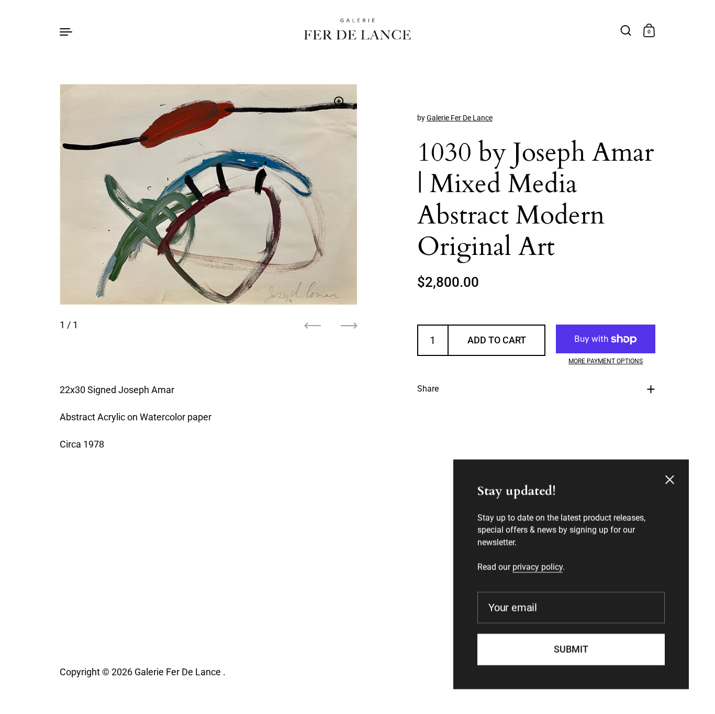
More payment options (605, 361)
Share (428, 389)
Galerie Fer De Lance (460, 118)
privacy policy (537, 566)
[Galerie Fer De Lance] (358, 31)
